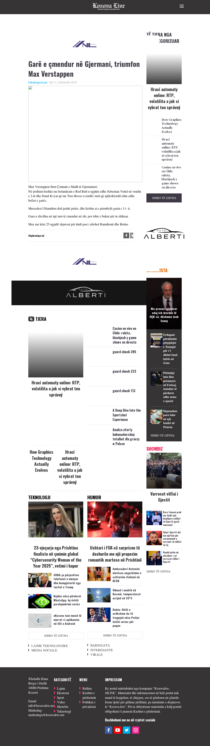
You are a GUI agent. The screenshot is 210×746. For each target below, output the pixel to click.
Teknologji (64, 711)
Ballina (87, 688)
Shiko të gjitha (56, 635)
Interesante (101, 650)
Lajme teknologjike (49, 645)
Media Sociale (44, 650)
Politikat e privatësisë (89, 704)
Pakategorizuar (38, 82)
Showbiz (62, 706)
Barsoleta (100, 645)
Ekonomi (63, 693)
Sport (60, 697)
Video (61, 702)
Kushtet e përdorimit (89, 695)
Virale (96, 654)
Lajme (61, 688)
